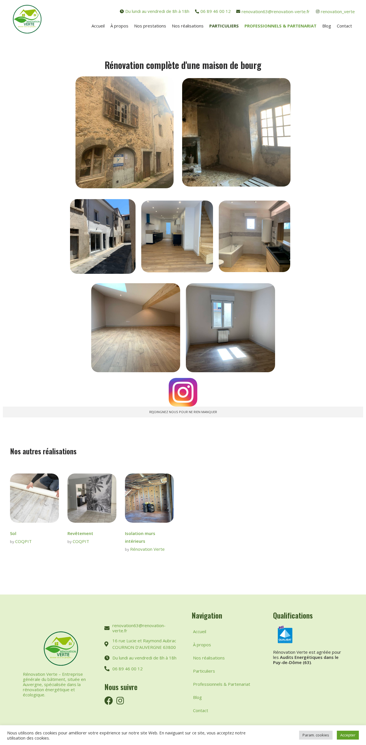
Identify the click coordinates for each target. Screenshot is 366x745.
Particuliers (204, 671)
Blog (197, 697)
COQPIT (23, 541)
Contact (200, 710)
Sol (13, 533)
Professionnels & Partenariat (221, 684)
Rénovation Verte (147, 549)
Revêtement (80, 533)
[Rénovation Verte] (27, 19)
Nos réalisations (209, 658)
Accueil (199, 631)
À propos (202, 644)
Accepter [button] (347, 735)
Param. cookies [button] (316, 735)
